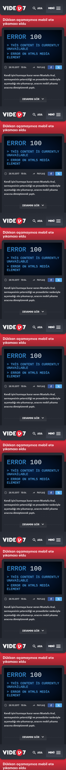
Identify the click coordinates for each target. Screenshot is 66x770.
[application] (33, 385)
